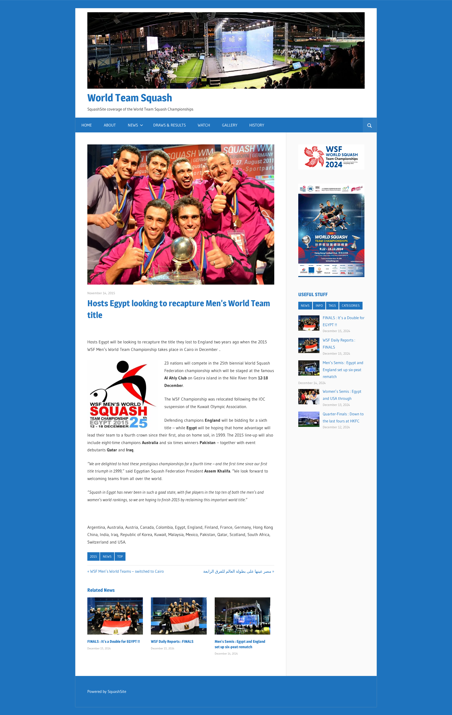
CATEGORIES (351, 305)
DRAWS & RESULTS (169, 125)
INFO (319, 305)
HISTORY (256, 125)
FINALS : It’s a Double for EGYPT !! (113, 641)
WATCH (204, 125)
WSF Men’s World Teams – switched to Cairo (127, 571)
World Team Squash (129, 97)
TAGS (332, 305)
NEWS (133, 125)
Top (120, 556)
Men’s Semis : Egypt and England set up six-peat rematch (343, 369)
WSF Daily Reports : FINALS (172, 641)
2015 (93, 556)
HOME (86, 125)
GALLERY (229, 125)
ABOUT (110, 125)
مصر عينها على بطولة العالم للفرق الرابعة (237, 571)
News (107, 556)
